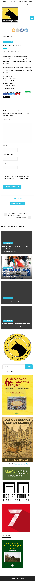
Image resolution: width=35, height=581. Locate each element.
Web (4, 163)
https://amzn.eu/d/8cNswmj (21, 464)
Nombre (5, 145)
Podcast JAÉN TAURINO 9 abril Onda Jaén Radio (16, 247)
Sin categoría (17, 35)
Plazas (25, 1)
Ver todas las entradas (17, 203)
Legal (27, 4)
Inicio (4, 1)
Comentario (7, 119)
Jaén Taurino (7, 24)
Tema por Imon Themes (17, 578)
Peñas (30, 1)
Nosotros (15, 4)
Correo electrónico (8, 154)
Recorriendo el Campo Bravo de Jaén (16, 324)
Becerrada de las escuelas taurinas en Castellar (16, 272)
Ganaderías (20, 1)
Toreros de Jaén (11, 1)
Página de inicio (7, 35)
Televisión (9, 4)
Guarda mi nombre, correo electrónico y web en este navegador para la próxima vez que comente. (16, 178)
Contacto (22, 4)
